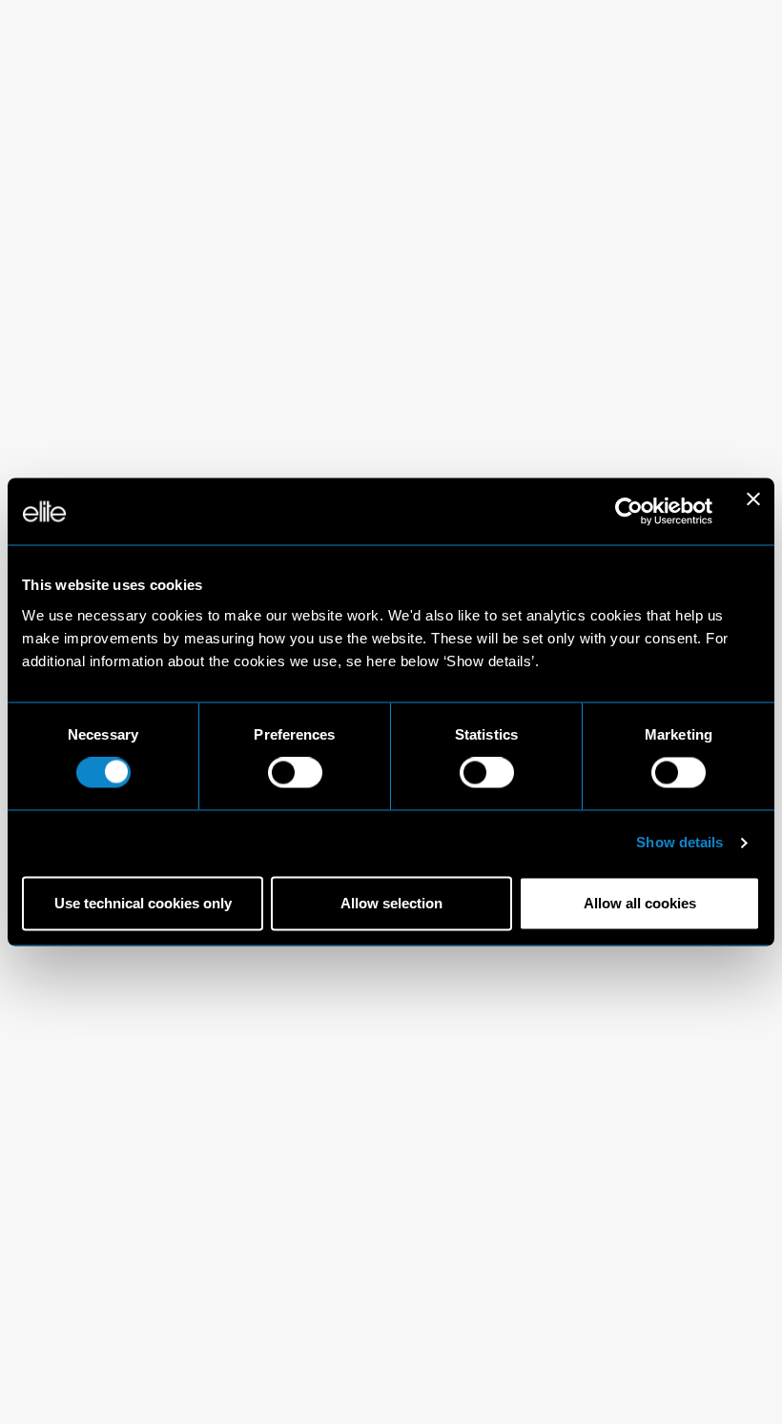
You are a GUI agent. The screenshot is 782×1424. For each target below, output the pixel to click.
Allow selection (391, 903)
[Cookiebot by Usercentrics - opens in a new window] (628, 511)
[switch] (295, 773)
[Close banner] (753, 511)
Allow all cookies (640, 903)
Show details (679, 843)
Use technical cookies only (143, 903)
